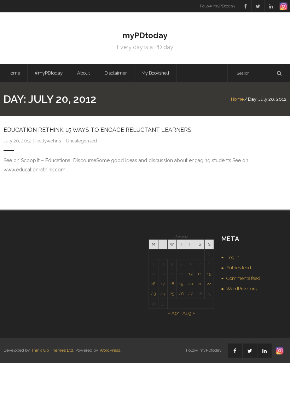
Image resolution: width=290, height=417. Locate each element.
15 (209, 273)
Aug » (188, 313)
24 (163, 293)
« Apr (173, 313)
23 (153, 293)
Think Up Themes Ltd (52, 350)
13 (190, 273)
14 (200, 273)
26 (181, 293)
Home (13, 73)
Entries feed (238, 267)
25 (172, 293)
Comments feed (243, 278)
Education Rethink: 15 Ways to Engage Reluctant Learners (97, 130)
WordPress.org (241, 288)
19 (181, 283)
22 (209, 283)
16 (153, 283)
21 (200, 283)
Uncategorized (81, 140)
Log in (232, 257)
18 (172, 283)
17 (163, 283)
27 (190, 293)
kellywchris (48, 140)
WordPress (109, 350)
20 (190, 283)
